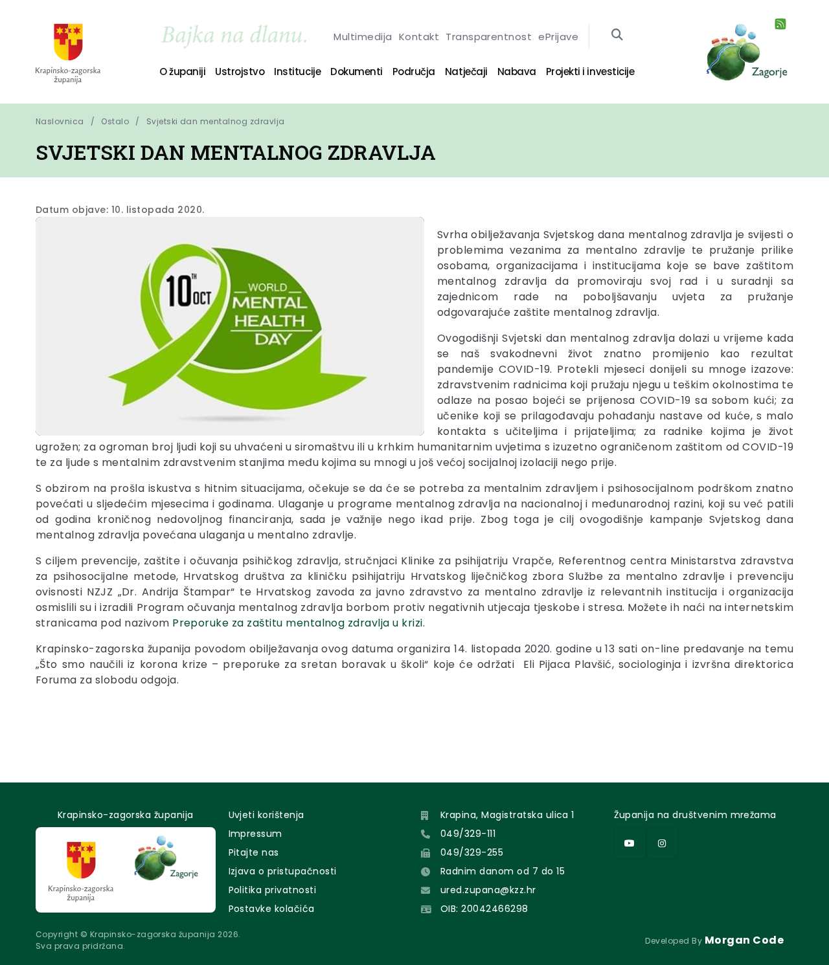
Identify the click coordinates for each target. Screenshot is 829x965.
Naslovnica (60, 121)
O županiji (182, 71)
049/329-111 (467, 833)
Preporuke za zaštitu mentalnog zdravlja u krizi (297, 623)
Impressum (255, 833)
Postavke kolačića (272, 908)
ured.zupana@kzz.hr (488, 889)
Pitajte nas (254, 852)
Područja (413, 71)
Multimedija (363, 36)
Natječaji (466, 71)
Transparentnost (489, 36)
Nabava (516, 71)
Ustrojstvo (239, 71)
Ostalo (115, 121)
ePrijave (558, 36)
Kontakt (419, 36)
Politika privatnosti (273, 889)
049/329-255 (471, 852)
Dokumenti (356, 71)
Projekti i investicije (590, 71)
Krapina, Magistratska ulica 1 (507, 814)
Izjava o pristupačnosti (283, 871)
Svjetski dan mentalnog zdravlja (215, 121)
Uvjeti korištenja (266, 814)
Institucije (297, 71)
